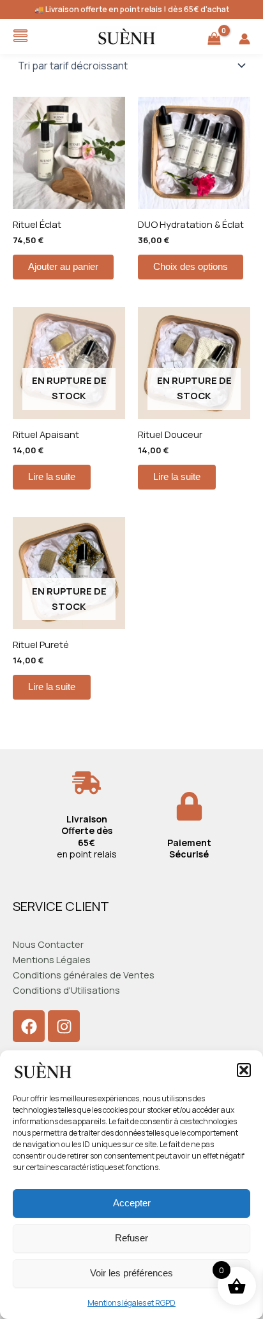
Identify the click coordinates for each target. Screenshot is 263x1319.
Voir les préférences (131, 1272)
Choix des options (190, 267)
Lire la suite (51, 477)
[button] (243, 1070)
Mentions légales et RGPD (131, 1302)
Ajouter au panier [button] (63, 267)
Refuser (131, 1237)
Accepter (132, 1202)
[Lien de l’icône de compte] (244, 39)
